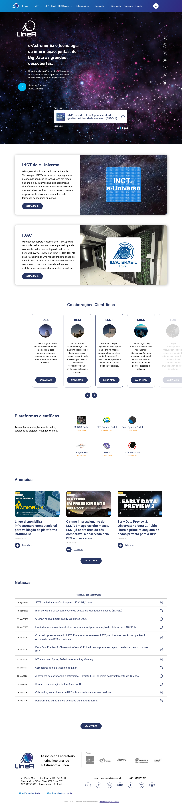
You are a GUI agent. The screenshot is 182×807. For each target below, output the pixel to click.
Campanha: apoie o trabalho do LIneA (56, 667)
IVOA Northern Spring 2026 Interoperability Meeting (64, 659)
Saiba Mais (32, 206)
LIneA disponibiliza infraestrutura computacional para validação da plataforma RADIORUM (86, 627)
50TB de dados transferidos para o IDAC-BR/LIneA (63, 602)
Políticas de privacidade (109, 802)
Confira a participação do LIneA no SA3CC (58, 684)
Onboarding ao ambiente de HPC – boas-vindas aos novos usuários (73, 692)
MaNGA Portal (81, 427)
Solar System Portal (132, 427)
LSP (47, 6)
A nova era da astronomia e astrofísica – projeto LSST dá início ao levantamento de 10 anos (87, 675)
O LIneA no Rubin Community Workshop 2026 (61, 618)
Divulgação (116, 6)
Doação (138, 6)
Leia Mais (26, 533)
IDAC (53, 6)
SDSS (107, 452)
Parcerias (128, 6)
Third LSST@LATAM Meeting (36, 521)
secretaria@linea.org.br (111, 778)
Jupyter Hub (81, 452)
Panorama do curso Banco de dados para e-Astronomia (66, 700)
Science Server (132, 452)
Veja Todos (91, 560)
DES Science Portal (107, 427)
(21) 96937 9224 (138, 778)
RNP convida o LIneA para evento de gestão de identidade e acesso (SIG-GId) (78, 610)
